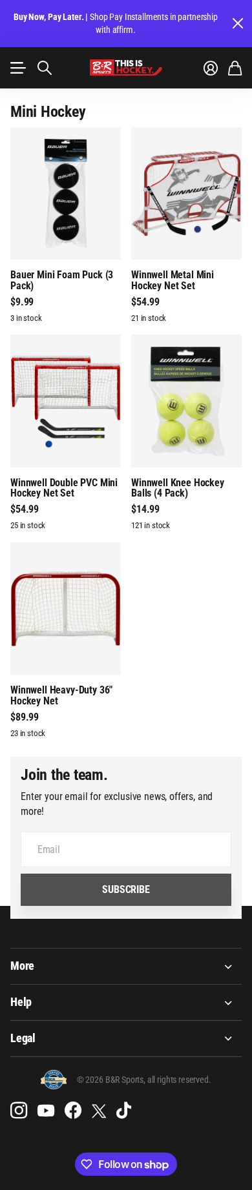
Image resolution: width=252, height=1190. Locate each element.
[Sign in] (211, 68)
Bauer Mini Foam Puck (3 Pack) (61, 280)
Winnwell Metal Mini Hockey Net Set (172, 280)
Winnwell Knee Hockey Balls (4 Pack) (177, 488)
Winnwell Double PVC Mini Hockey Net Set (64, 488)
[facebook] (73, 1110)
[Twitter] (99, 1111)
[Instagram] (18, 1110)
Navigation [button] (17, 68)
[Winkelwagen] (235, 68)
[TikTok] (123, 1110)
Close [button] (237, 23)
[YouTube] (45, 1110)
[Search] (44, 68)
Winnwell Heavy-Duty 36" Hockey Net (61, 695)
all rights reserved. (179, 1079)
